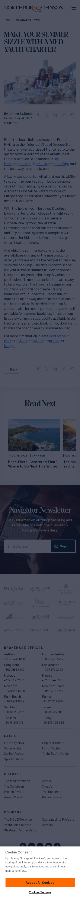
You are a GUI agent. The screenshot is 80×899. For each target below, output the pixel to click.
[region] (40, 872)
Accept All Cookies (40, 882)
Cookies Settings (40, 892)
